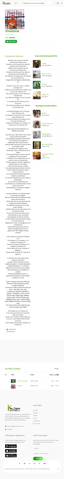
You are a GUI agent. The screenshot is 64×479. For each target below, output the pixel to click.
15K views (58, 381)
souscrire (39, 458)
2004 (52, 386)
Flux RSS (37, 423)
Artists (35, 416)
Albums (35, 413)
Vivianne (19, 386)
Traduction (36, 421)
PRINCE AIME (9, 34)
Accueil (35, 410)
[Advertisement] (34, 49)
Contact (9, 429)
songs (56, 369)
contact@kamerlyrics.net (15, 426)
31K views (58, 386)
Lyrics (35, 418)
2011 (52, 381)
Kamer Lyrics (32, 469)
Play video (12, 41)
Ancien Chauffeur (22, 381)
